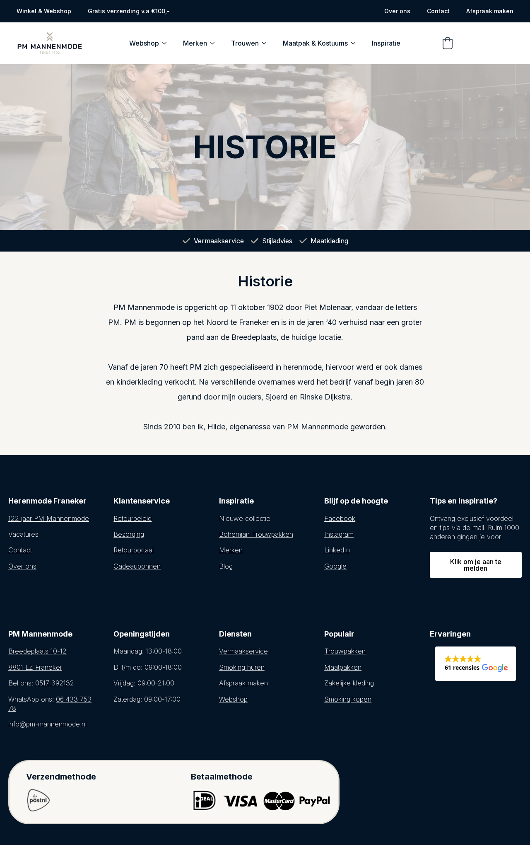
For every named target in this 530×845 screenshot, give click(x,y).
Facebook (339, 518)
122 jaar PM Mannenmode (48, 518)
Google (335, 566)
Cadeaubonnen (137, 566)
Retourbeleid (132, 518)
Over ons (397, 11)
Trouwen (245, 43)
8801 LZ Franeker (35, 667)
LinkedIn (337, 550)
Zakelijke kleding (349, 683)
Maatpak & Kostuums (315, 43)
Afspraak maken (489, 11)
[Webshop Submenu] (167, 43)
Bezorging (128, 534)
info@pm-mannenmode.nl (47, 724)
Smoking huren (242, 667)
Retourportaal (133, 550)
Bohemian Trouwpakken (256, 534)
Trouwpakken (345, 651)
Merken (195, 43)
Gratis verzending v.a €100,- (129, 11)
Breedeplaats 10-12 (37, 651)
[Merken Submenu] (215, 43)
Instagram (339, 534)
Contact (438, 11)
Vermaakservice (243, 651)
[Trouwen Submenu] (267, 43)
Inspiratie (386, 43)
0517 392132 (54, 683)
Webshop (144, 43)
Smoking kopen (347, 699)
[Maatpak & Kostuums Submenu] (356, 43)
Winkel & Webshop (44, 11)
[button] (447, 43)
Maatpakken (342, 667)
